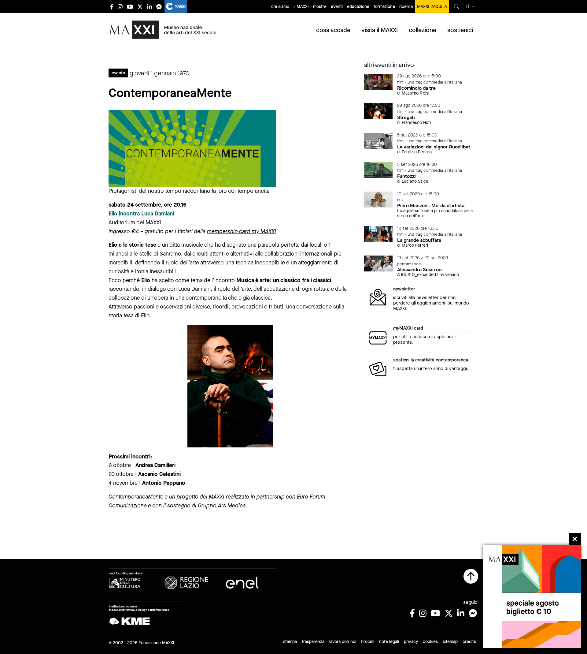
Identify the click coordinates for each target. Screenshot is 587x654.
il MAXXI (301, 6)
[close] (575, 539)
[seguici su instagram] (120, 6)
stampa (290, 642)
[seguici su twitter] (140, 6)
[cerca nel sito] (456, 6)
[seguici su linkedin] (149, 6)
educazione (358, 6)
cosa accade (333, 30)
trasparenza (313, 642)
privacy (411, 642)
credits (469, 642)
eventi (337, 6)
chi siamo (280, 6)
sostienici (460, 30)
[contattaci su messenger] (159, 6)
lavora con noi (342, 642)
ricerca (406, 6)
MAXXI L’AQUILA (432, 6)
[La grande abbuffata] (378, 233)
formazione (384, 6)
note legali (389, 642)
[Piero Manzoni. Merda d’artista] (378, 199)
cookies (430, 642)
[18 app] (175, 6)
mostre (320, 6)
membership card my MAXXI (241, 231)
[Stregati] (378, 111)
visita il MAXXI (379, 30)
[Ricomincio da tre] (378, 81)
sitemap (450, 642)
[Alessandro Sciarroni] (378, 263)
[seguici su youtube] (130, 6)
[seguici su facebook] (112, 6)
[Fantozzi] (378, 169)
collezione (422, 30)
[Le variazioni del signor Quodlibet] (378, 140)
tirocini (367, 642)
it (468, 6)
